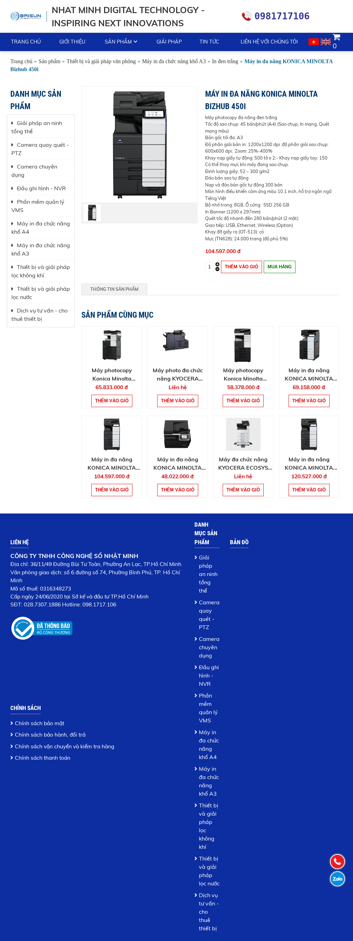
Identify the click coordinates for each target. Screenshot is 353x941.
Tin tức (209, 42)
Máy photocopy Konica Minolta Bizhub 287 (243, 375)
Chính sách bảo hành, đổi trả (50, 734)
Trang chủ (26, 42)
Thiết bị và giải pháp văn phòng (101, 61)
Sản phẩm (118, 42)
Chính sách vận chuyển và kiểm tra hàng (64, 746)
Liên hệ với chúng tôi (269, 42)
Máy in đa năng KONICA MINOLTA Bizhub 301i (309, 375)
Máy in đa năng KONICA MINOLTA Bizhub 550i (309, 464)
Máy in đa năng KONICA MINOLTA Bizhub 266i (177, 464)
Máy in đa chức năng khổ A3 (174, 61)
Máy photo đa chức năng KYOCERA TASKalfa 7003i (178, 375)
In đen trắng (225, 61)
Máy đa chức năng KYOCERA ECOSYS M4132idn (243, 464)
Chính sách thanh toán (42, 757)
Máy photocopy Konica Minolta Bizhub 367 (112, 375)
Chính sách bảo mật (39, 723)
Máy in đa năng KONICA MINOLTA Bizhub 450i (112, 464)
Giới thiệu (72, 42)
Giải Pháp (169, 42)
